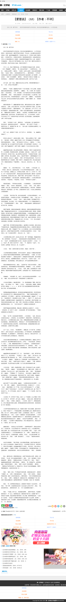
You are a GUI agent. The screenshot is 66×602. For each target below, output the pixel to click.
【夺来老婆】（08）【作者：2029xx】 (12, 567)
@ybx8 (50, 23)
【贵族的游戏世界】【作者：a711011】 (12, 565)
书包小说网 (17, 38)
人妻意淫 (21, 10)
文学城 (7, 10)
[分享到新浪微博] (55, 506)
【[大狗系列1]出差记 (7, 563)
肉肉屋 (61, 10)
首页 (2, 10)
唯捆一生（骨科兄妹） (24, 597)
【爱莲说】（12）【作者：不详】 (19, 14)
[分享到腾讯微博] (58, 506)
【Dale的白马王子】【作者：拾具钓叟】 (15, 511)
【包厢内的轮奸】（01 (57, 511)
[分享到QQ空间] (52, 506)
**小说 (48, 10)
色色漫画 (17, 35)
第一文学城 (17, 23)
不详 (9, 44)
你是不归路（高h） (18, 527)
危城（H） (17, 41)
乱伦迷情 (28, 10)
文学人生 (14, 10)
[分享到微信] (61, 506)
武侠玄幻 (35, 10)
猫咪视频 (17, 31)
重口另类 (41, 10)
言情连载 (54, 10)
